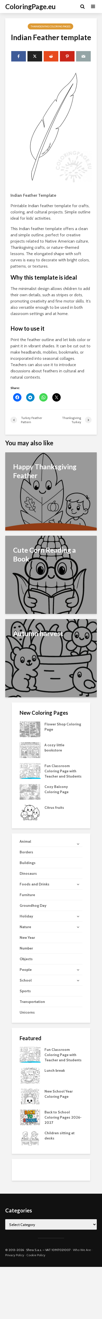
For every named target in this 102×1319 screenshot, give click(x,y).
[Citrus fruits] (30, 812)
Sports (25, 991)
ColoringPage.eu (30, 6)
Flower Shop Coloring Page (62, 727)
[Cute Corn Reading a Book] (51, 574)
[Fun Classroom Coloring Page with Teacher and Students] (30, 770)
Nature (25, 926)
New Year (27, 937)
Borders (26, 852)
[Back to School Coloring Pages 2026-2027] (30, 1116)
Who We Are (82, 1250)
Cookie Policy (35, 1255)
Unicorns (27, 1012)
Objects (26, 959)
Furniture (27, 894)
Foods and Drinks (34, 884)
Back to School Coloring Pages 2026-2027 (63, 1117)
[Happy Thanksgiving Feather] (51, 491)
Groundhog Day (33, 905)
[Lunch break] (30, 1075)
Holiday (26, 916)
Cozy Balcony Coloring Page (56, 789)
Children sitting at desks (59, 1136)
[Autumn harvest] (51, 657)
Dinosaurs (28, 873)
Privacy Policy (14, 1255)
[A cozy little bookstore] (30, 749)
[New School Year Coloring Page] (30, 1096)
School (26, 980)
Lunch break (54, 1070)
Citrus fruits (54, 807)
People (26, 969)
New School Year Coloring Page (58, 1094)
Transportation (32, 1001)
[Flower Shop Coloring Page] (30, 728)
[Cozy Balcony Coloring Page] (30, 791)
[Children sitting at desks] (30, 1137)
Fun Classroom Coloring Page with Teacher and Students (63, 771)
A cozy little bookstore (54, 748)
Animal (25, 841)
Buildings (28, 862)
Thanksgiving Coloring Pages (50, 26)
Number (26, 948)
